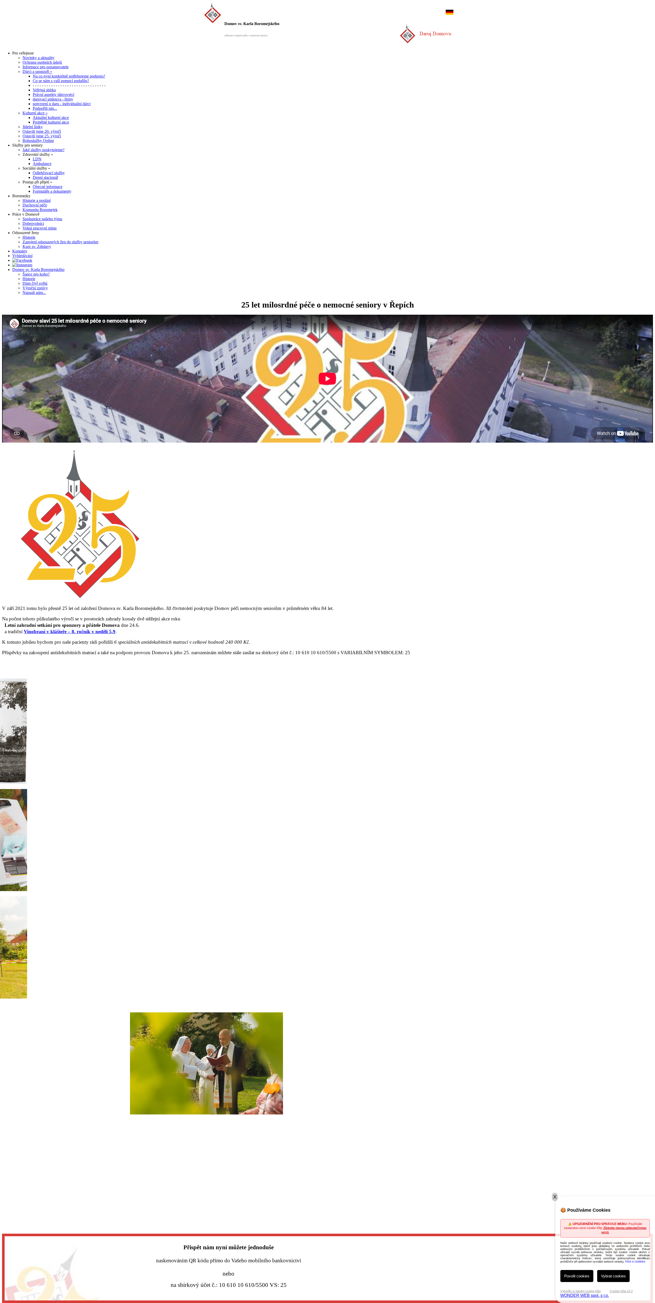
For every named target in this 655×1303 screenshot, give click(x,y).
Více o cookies (635, 1261)
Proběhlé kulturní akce (51, 122)
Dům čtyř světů (35, 283)
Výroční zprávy (35, 288)
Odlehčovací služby (49, 173)
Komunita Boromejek (40, 209)
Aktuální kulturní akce (51, 117)
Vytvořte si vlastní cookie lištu (580, 1291)
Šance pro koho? (36, 274)
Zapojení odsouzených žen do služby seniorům (60, 242)
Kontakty (19, 251)
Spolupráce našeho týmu (42, 219)
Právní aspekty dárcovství (53, 94)
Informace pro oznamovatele (46, 67)
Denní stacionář (45, 177)
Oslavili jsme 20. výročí (42, 131)
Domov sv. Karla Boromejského (38, 269)
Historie (29, 237)
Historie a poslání (37, 200)
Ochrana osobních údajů (42, 62)
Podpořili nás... (45, 108)
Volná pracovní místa (40, 228)
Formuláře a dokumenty (52, 191)
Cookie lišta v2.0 (621, 1291)
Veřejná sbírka (44, 90)
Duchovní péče (35, 205)
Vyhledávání (22, 256)
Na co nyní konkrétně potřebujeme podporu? (69, 76)
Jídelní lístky (33, 127)
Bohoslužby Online (38, 140)
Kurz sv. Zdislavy (37, 246)
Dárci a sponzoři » (37, 71)
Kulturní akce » (35, 113)
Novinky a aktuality (38, 58)
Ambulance (42, 163)
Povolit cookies (577, 1276)
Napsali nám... (34, 292)
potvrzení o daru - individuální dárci (62, 104)
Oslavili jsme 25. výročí (42, 136)
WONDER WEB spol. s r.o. (584, 1295)
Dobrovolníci (33, 223)
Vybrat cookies (613, 1276)
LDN (37, 159)
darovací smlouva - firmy (53, 99)
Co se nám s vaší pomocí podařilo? (61, 81)
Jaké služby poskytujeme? (43, 150)
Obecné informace (47, 186)
